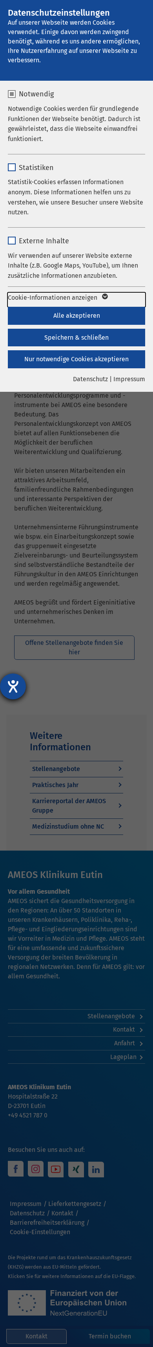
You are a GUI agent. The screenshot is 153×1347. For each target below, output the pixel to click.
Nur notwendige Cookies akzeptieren (76, 359)
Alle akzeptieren (76, 315)
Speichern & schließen (76, 337)
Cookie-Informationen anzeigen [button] (53, 297)
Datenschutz (90, 379)
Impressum (129, 379)
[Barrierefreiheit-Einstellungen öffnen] (13, 686)
